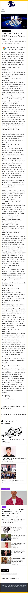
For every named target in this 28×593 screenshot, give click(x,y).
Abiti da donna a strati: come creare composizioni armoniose (18, 544)
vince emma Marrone (14, 43)
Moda (4, 506)
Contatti (8, 578)
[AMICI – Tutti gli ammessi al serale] (8, 465)
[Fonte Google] (14, 48)
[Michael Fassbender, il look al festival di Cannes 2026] (6, 550)
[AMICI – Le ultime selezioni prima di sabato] (12, 427)
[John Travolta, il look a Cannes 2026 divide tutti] (6, 535)
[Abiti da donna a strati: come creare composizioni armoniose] (6, 542)
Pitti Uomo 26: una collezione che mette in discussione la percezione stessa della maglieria (13, 512)
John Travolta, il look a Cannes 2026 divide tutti (18, 536)
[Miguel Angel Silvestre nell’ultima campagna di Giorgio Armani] (6, 527)
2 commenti (18, 41)
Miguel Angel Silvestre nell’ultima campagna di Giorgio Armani (16, 529)
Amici (4, 31)
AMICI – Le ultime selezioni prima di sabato (13, 440)
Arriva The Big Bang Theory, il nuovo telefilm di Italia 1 (13, 407)
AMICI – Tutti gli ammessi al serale (12, 480)
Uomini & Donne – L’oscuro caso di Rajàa (13, 415)
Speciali (8, 31)
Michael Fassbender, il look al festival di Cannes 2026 (18, 551)
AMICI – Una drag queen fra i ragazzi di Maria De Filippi (14, 459)
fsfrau (13, 41)
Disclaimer (12, 578)
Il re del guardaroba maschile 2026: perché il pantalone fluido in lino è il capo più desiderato (18, 561)
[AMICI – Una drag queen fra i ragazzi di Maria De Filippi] (8, 447)
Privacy (17, 578)
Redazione (3, 578)
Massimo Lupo (15, 516)
